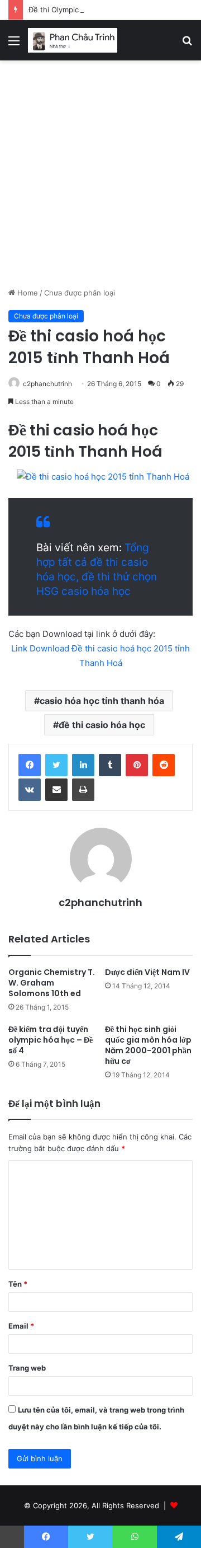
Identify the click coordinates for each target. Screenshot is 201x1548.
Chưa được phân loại (79, 292)
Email (21, 1325)
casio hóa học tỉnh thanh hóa (102, 700)
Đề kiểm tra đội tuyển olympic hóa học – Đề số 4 (50, 1040)
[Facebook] (29, 765)
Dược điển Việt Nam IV (147, 972)
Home (26, 292)
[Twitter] (56, 765)
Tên (17, 1283)
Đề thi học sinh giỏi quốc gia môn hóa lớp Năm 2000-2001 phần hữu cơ (148, 1045)
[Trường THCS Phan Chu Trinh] (72, 40)
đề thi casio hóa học (102, 724)
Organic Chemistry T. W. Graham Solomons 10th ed (51, 983)
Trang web (27, 1367)
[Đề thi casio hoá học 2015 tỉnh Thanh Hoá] (103, 476)
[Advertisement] (100, 178)
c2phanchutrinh (47, 383)
